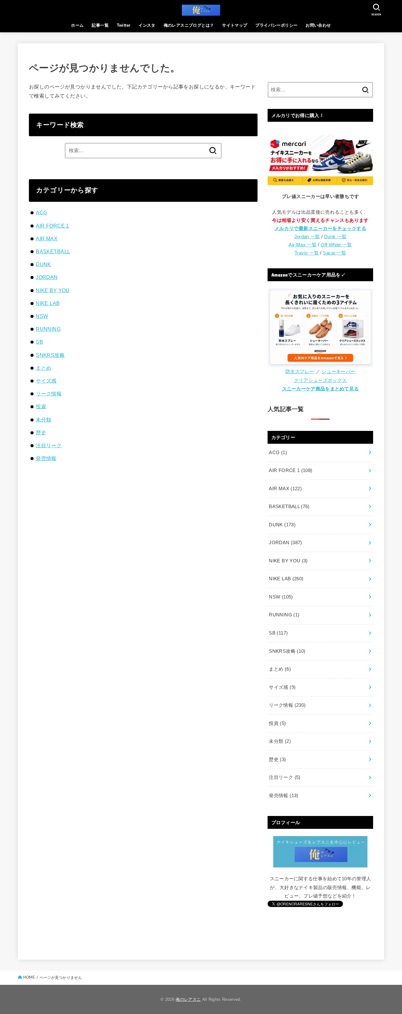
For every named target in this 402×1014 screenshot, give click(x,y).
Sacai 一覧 (334, 252)
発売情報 (46, 458)
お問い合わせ (318, 25)
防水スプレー (299, 371)
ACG (41, 212)
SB (39, 342)
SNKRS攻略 (50, 355)
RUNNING (48, 329)
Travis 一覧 (307, 252)
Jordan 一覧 (307, 236)
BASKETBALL (53, 251)
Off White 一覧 (336, 244)
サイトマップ (234, 25)
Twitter (124, 25)
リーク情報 (49, 393)
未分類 (43, 419)
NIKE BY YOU (53, 290)
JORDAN (46, 277)
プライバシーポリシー (276, 25)
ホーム (77, 25)
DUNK (43, 264)
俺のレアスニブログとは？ (189, 25)
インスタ (147, 25)
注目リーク (49, 445)
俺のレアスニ (188, 999)
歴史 (41, 432)
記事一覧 (100, 25)
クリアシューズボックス (320, 380)
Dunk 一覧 (335, 236)
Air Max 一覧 (303, 244)
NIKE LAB (48, 303)
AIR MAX (46, 238)
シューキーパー (338, 371)
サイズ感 (46, 381)
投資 (41, 406)
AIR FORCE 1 (52, 225)
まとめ (43, 368)
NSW (42, 316)
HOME (29, 977)
